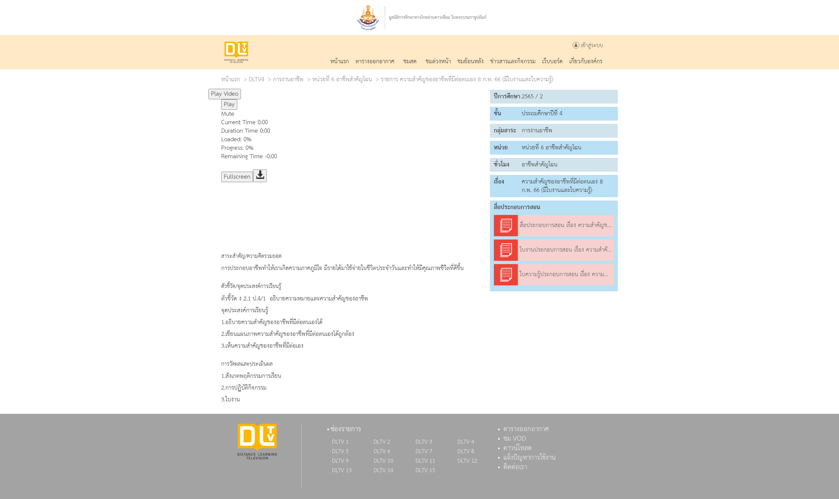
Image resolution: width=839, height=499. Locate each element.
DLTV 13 (342, 470)
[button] (352, 114)
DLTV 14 (383, 470)
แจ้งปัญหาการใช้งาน (529, 457)
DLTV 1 (340, 442)
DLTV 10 (383, 461)
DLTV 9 (340, 461)
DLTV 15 (425, 470)
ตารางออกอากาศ (526, 429)
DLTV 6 (382, 451)
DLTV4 (256, 79)
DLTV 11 (425, 461)
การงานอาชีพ (288, 79)
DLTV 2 (382, 442)
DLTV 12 (467, 461)
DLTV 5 (340, 451)
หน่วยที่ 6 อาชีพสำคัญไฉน (342, 79)
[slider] (273, 91)
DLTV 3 (424, 442)
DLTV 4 (466, 442)
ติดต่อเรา (515, 467)
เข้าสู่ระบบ (591, 45)
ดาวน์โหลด (517, 448)
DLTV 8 (466, 451)
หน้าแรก (230, 79)
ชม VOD (514, 438)
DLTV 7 (424, 451)
